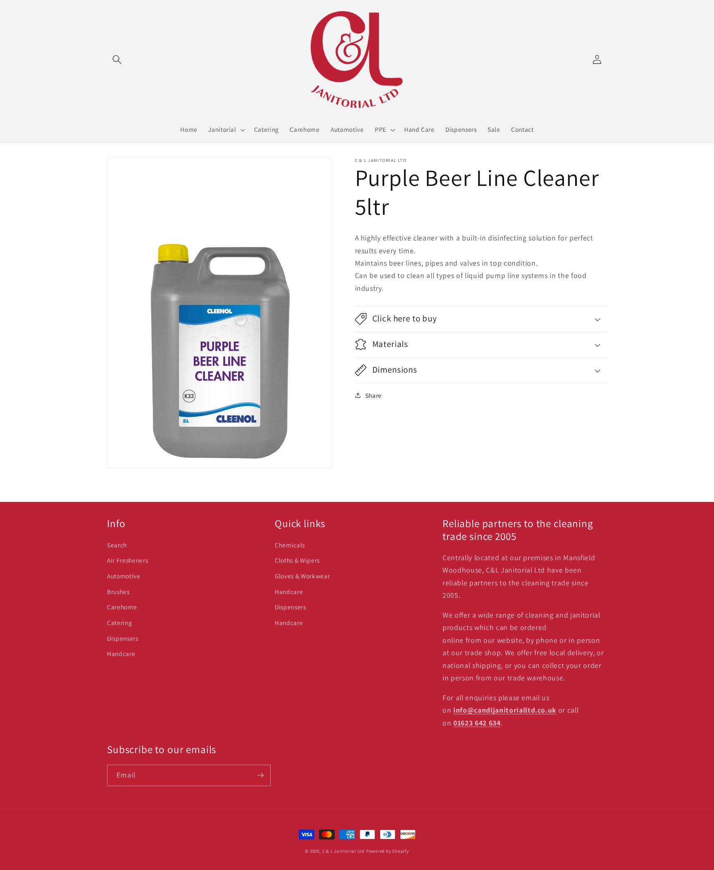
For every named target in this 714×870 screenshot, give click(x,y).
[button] (117, 59)
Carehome (122, 607)
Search (117, 545)
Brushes (118, 591)
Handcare (121, 653)
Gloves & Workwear (302, 576)
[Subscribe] (260, 775)
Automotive (123, 576)
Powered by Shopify (387, 851)
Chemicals (290, 545)
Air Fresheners (127, 560)
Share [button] (373, 395)
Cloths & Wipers (297, 560)
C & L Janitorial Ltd (343, 851)
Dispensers (122, 638)
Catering (119, 622)
